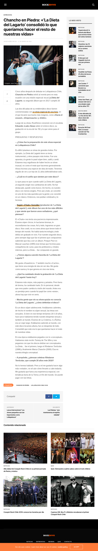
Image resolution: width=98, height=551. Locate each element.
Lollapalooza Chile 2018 (39, 385)
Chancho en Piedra (22, 385)
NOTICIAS (29, 541)
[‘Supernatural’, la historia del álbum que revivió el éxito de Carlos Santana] (72, 30)
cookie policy (63, 547)
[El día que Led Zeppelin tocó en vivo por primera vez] (72, 58)
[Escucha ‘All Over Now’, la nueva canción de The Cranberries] (72, 127)
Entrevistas (8, 15)
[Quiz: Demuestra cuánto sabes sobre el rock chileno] (72, 448)
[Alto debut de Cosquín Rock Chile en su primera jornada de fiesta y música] (25, 448)
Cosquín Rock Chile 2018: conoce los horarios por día (24, 512)
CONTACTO (68, 541)
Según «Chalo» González (28, 205)
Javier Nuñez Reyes (10, 41)
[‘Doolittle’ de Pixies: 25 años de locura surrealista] (72, 72)
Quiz (52, 466)
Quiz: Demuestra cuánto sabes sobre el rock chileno (70, 469)
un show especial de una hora (45, 112)
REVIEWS (51, 541)
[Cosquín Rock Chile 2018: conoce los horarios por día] (25, 491)
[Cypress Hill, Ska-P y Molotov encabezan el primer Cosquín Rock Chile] (72, 491)
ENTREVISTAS (40, 541)
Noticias (81, 27)
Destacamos (82, 111)
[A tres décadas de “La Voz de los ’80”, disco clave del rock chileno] (72, 113)
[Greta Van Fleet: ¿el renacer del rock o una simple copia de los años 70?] (72, 99)
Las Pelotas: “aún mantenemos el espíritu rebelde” (51, 412)
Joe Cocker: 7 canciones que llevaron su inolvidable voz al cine (84, 88)
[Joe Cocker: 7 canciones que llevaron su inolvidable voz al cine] (72, 83)
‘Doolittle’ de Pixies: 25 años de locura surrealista (85, 74)
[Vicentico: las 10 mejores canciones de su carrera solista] (72, 44)
